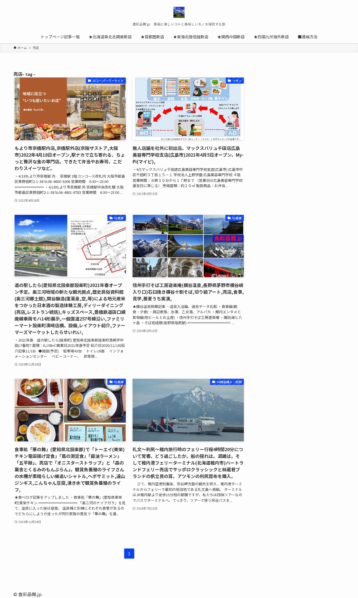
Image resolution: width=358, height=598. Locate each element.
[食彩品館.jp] (179, 12)
